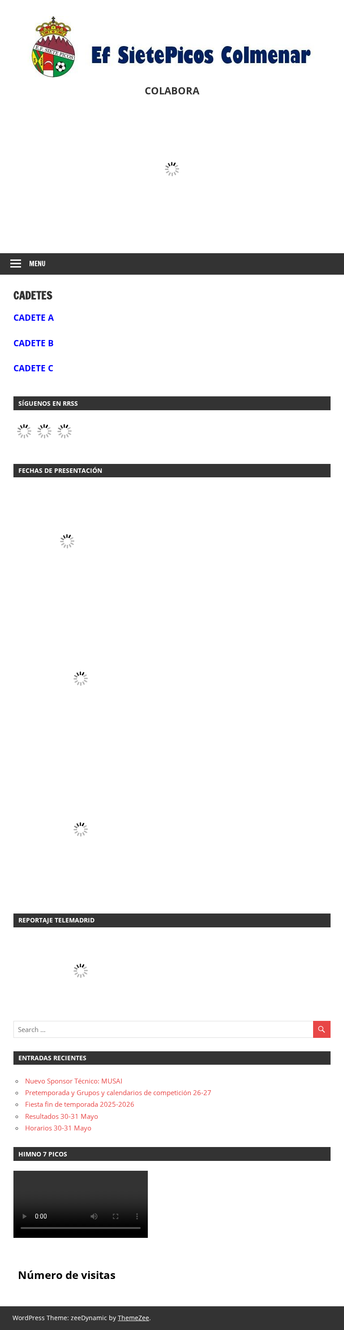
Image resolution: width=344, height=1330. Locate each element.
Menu (37, 263)
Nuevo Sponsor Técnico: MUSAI (73, 1080)
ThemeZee (133, 1317)
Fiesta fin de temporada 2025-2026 (79, 1104)
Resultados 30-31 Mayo (61, 1116)
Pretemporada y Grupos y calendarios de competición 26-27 (118, 1092)
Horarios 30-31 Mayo (58, 1127)
